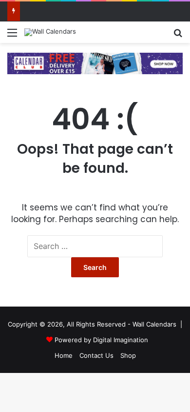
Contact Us (96, 355)
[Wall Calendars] (50, 32)
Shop (128, 355)
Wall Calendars (154, 324)
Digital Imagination (120, 340)
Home (64, 355)
